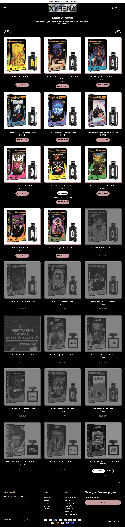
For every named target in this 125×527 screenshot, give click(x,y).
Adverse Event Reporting (71, 514)
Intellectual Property (70, 498)
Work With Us (48, 506)
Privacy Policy (68, 500)
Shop (45, 495)
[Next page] (119, 483)
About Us (47, 498)
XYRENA (11, 520)
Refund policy (68, 509)
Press (46, 503)
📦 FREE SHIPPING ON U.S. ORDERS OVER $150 (62, 1)
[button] (116, 8)
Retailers (46, 500)
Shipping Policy (69, 506)
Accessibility (68, 511)
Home (46, 492)
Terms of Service (69, 503)
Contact (46, 509)
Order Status (68, 495)
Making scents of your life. (22, 520)
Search (66, 492)
